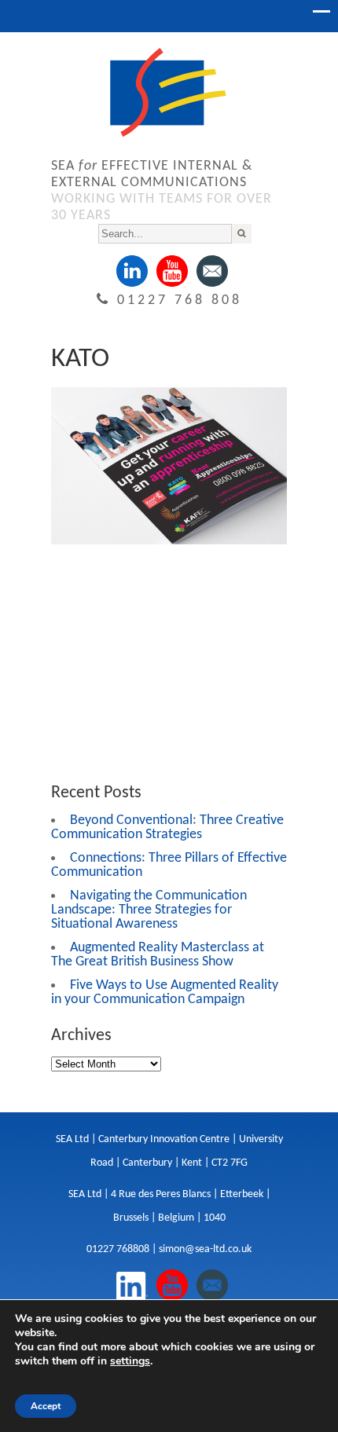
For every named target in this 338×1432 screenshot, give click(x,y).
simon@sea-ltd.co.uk (205, 1249)
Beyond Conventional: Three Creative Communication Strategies (167, 827)
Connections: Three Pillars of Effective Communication (169, 865)
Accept (46, 1406)
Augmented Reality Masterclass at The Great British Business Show (157, 954)
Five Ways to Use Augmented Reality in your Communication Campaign (164, 992)
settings (130, 1361)
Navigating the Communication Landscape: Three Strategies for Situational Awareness (149, 910)
